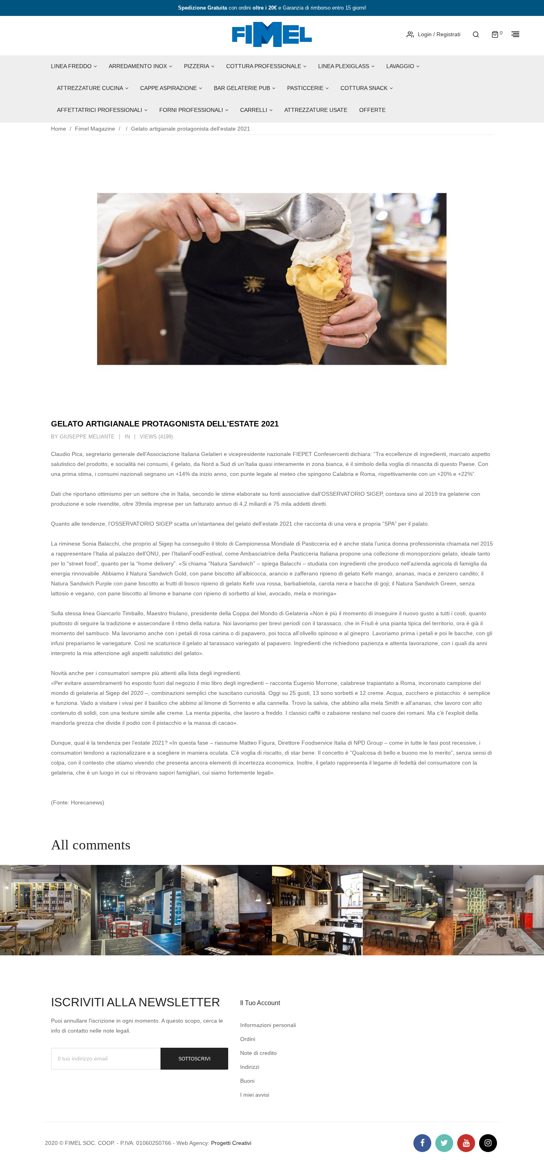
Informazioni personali (268, 1025)
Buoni (247, 1081)
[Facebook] (422, 1143)
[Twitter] (444, 1143)
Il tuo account (260, 1003)
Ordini (247, 1039)
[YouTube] (466, 1143)
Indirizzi (249, 1067)
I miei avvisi (254, 1095)
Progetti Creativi (231, 1143)
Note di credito (258, 1053)
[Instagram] (488, 1143)
